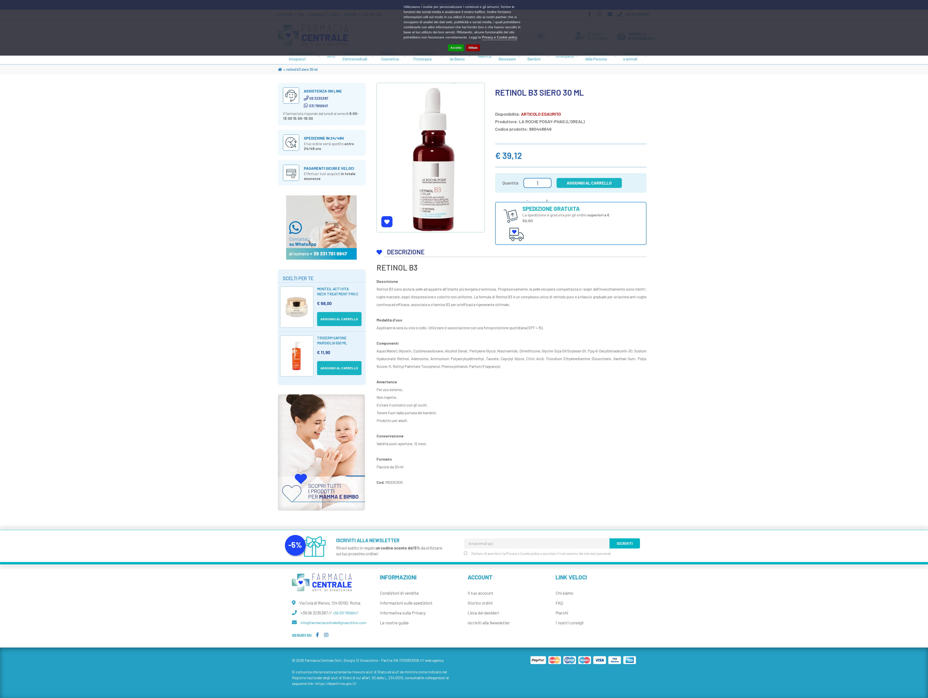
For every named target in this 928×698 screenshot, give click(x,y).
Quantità (510, 182)
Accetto (455, 48)
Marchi (562, 612)
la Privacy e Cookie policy (521, 553)
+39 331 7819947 (345, 613)
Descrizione (406, 252)
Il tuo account (480, 593)
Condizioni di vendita (399, 593)
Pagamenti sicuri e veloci (329, 168)
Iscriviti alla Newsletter (489, 622)
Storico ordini (480, 602)
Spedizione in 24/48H (324, 138)
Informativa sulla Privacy (403, 612)
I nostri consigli (569, 622)
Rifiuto (473, 48)
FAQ (559, 602)
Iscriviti (625, 543)
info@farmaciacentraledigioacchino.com (333, 622)
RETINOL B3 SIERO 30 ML (302, 69)
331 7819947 (318, 106)
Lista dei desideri (483, 612)
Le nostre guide (394, 622)
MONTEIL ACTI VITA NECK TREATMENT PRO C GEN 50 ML (337, 294)
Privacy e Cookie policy (499, 37)
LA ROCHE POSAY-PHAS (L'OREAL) (552, 121)
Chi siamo (564, 593)
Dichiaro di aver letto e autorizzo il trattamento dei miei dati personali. (541, 553)
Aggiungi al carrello (589, 182)
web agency (434, 660)
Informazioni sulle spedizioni (406, 602)
